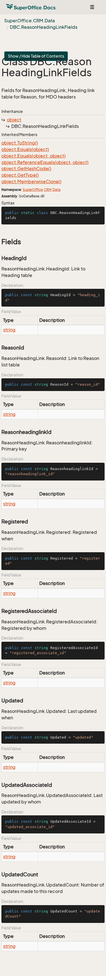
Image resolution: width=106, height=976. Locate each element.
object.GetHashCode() (26, 168)
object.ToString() (19, 143)
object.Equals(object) (25, 149)
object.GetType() (20, 175)
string (9, 330)
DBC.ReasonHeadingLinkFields (43, 27)
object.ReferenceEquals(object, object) (44, 162)
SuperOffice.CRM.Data (29, 20)
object (14, 120)
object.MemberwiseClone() (31, 181)
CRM (47, 189)
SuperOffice (33, 189)
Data (56, 189)
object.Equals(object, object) (33, 156)
